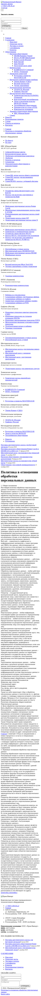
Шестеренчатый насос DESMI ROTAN (19, 251)
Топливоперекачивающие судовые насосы (21, 338)
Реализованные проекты (14, 119)
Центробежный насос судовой (16, 340)
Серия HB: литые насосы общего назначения (22, 175)
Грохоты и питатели (12, 160)
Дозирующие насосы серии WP (17, 218)
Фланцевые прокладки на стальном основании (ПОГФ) (18, 317)
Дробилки (9, 158)
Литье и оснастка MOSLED (15, 433)
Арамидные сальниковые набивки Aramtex (21, 301)
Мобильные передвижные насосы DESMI (21, 253)
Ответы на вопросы (12, 123)
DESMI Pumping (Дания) (23, 56)
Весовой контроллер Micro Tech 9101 (19, 264)
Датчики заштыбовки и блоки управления (21, 266)
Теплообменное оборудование (25, 105)
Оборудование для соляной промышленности (18, 465)
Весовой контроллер (21, 83)
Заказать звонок (7, 4)
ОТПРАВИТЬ (6, 26)
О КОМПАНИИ (7, 953)
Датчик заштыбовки (21, 85)
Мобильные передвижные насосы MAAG (21, 230)
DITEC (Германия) (21, 72)
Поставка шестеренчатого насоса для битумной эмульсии (19, 941)
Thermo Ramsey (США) (22, 82)
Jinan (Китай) (19, 64)
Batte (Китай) (19, 62)
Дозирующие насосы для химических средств (22, 369)
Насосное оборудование (19, 54)
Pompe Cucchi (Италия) (22, 60)
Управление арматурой (18, 74)
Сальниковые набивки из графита (18, 299)
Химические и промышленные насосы (19, 232)
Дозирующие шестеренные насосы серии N (21, 220)
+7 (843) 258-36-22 (12, 906)
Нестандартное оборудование (21, 93)
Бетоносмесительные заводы (16, 154)
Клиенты (13, 50)
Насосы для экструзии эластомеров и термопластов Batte (19, 196)
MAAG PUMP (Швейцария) (24, 58)
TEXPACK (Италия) (21, 89)
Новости (8, 117)
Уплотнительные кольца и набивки (18, 326)
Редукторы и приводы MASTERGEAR (22, 77)
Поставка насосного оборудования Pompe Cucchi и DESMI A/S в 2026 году (20, 945)
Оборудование (10, 52)
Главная (4, 8)
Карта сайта (5, 994)
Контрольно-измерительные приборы (24, 80)
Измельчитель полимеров (23, 109)
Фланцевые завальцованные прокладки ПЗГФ (22, 320)
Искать (24, 28)
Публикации (10, 441)
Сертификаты (15, 48)
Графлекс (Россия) (21, 91)
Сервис (12, 115)
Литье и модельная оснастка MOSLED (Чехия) (24, 102)
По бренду (9, 140)
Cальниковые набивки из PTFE (17, 303)
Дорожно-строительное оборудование (24, 111)
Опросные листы (16, 44)
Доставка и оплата (16, 46)
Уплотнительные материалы (20, 87)
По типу (8, 142)
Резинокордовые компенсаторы (17, 285)
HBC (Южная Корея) (22, 113)
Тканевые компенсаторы (14, 276)
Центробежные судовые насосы (17, 249)
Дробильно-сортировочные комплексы (19, 156)
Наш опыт (13, 42)
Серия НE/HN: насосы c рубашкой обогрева (21, 181)
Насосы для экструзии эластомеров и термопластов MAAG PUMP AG (19, 238)
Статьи (7, 121)
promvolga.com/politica (9, 893)
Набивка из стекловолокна (15, 295)
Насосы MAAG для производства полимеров (22, 235)
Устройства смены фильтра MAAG (18, 233)
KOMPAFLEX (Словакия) (24, 70)
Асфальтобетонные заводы (15, 152)
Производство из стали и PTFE (25, 107)
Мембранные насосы (13, 255)
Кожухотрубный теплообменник (26, 99)
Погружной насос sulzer (23, 66)
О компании (9, 40)
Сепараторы (9, 162)
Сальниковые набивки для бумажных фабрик (22, 297)
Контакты (9, 125)
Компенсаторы (15, 68)
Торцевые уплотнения (13, 328)
